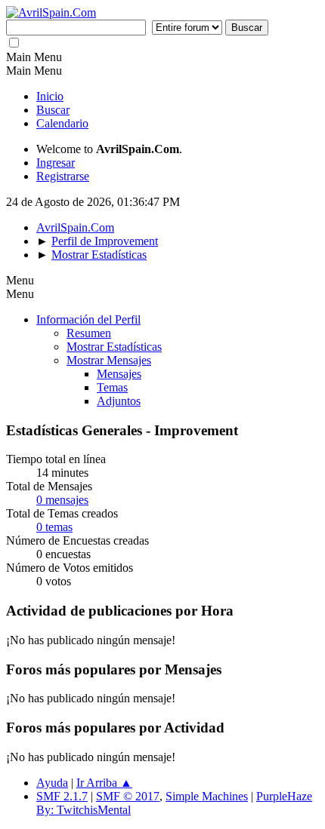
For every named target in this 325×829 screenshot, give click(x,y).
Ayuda (52, 782)
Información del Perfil (88, 319)
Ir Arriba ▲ (104, 782)
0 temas (54, 526)
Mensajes (119, 373)
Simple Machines (207, 796)
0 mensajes (62, 499)
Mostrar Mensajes (109, 360)
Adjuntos (119, 401)
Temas (112, 387)
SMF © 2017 (127, 796)
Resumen (89, 333)
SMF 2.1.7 (62, 796)
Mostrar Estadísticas (114, 346)
